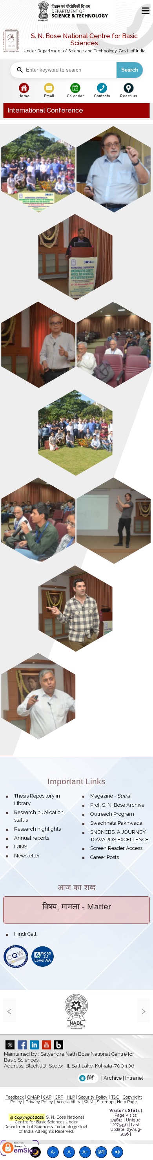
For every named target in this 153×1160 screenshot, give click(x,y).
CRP (59, 1097)
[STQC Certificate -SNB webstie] (16, 967)
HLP (71, 1097)
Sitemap (105, 1101)
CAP (47, 1097)
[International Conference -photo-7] (38, 520)
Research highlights (37, 829)
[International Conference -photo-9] (75, 608)
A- (53, 1151)
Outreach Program (112, 814)
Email (49, 96)
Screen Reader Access (116, 848)
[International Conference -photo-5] (113, 344)
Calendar (75, 96)
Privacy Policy (39, 1101)
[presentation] (9, 1010)
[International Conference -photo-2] (113, 169)
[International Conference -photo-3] (75, 257)
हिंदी (101, 1151)
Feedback (14, 1097)
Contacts (102, 96)
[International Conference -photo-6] (75, 432)
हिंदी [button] (91, 1078)
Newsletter (27, 856)
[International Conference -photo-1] (38, 169)
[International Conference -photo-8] (113, 520)
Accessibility (68, 1101)
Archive (113, 1078)
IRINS (20, 847)
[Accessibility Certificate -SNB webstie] (42, 967)
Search (129, 70)
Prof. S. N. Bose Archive (117, 805)
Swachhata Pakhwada (116, 823)
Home (23, 96)
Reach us (128, 96)
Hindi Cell (25, 934)
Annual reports (31, 838)
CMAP (33, 1097)
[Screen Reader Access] (117, 1152)
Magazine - (110, 796)
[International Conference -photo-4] (38, 344)
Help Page (127, 1101)
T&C (115, 1097)
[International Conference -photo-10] (38, 696)
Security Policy (92, 1097)
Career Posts (104, 857)
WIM (88, 1101)
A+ (85, 1151)
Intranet (134, 1078)
